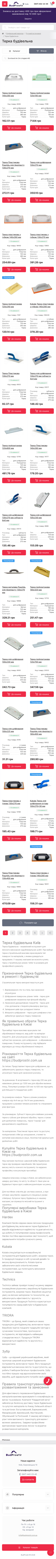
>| (50, 933)
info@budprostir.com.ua (28, 1535)
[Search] (5, 27)
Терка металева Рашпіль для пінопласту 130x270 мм (14, 590)
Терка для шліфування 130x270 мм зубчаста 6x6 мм (12, 517)
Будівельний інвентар (15, 33)
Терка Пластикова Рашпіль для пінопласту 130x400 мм (13, 875)
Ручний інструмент (33, 33)
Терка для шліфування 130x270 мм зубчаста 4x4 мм (40, 376)
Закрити (28, 19)
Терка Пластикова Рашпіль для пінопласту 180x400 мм (41, 731)
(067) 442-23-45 (41, 4)
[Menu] (4, 4)
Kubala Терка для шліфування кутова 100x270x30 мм (39, 803)
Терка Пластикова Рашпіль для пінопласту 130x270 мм (13, 165)
